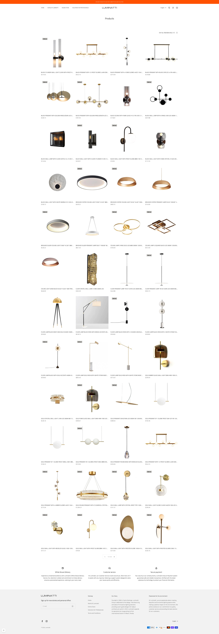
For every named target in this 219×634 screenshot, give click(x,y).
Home (42, 8)
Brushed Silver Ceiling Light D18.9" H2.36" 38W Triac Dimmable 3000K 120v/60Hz (67, 245)
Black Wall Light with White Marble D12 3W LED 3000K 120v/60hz (63, 202)
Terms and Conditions (94, 613)
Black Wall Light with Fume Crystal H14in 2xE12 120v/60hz (165, 159)
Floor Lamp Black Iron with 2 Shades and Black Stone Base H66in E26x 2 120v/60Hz (139, 332)
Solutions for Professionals (80, 8)
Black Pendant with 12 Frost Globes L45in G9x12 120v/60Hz (96, 72)
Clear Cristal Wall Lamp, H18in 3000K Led (90, 289)
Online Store (65, 8)
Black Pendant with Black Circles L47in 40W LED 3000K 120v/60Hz (167, 72)
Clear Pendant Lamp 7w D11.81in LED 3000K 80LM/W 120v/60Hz (131, 289)
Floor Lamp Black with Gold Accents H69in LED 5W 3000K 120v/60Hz (64, 375)
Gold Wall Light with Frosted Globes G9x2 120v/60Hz (163, 548)
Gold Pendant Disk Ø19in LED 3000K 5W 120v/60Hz (127, 419)
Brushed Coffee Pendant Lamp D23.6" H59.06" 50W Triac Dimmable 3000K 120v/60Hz (173, 202)
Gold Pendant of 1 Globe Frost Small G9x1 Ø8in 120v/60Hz (61, 462)
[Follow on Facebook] (42, 621)
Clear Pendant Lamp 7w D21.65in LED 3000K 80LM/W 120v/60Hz (166, 289)
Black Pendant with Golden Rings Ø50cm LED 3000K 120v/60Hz (97, 116)
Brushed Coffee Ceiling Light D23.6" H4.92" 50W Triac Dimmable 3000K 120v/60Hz (137, 202)
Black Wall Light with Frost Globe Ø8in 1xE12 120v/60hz (130, 159)
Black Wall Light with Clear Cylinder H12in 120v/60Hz (94, 159)
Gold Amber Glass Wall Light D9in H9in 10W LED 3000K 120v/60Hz (167, 375)
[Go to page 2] (114, 557)
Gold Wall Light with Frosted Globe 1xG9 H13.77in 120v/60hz (131, 548)
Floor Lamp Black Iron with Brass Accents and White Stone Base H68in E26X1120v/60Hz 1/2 (107, 332)
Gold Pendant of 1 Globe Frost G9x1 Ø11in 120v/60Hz (163, 419)
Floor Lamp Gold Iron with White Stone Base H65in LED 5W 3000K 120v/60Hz (136, 375)
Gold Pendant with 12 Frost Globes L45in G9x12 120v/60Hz (165, 462)
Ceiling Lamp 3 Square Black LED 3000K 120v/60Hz (162, 245)
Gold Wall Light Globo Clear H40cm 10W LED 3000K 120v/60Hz (166, 505)
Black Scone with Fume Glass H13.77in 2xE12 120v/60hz (129, 116)
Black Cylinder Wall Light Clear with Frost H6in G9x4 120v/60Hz (63, 72)
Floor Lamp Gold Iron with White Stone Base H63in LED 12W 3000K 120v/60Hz (102, 375)
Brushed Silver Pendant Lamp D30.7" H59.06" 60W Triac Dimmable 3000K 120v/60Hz (103, 245)
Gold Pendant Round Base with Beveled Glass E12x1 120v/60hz (132, 462)
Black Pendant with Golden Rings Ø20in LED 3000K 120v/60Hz (61, 116)
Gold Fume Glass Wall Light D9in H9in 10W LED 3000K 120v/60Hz (97, 419)
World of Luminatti (53, 8)
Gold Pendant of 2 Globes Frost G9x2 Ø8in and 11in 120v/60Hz (97, 462)
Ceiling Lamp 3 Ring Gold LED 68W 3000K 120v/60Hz (127, 245)
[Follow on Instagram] (46, 621)
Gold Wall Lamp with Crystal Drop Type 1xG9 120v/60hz (129, 505)
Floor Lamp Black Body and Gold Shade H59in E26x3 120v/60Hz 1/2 (63, 332)
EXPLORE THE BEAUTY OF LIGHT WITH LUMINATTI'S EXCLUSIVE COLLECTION (109, 2)
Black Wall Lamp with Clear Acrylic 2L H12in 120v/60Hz (60, 159)
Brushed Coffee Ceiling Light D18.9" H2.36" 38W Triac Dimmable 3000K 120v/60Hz (102, 202)
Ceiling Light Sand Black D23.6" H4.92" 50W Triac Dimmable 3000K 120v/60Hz (66, 289)
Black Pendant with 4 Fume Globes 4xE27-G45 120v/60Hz (130, 72)
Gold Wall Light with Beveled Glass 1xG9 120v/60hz (58, 548)
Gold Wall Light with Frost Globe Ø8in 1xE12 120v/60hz (95, 548)
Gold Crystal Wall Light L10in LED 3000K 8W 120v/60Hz (59, 419)
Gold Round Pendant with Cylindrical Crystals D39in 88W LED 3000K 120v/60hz (102, 505)
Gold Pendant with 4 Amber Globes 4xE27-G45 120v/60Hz (60, 505)
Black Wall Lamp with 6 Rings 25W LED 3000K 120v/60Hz (164, 116)
